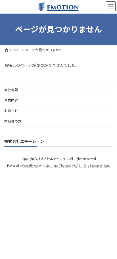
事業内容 (11, 100)
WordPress (31, 165)
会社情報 (11, 90)
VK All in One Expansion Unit (91, 165)
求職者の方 (12, 121)
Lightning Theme (57, 165)
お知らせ (11, 111)
